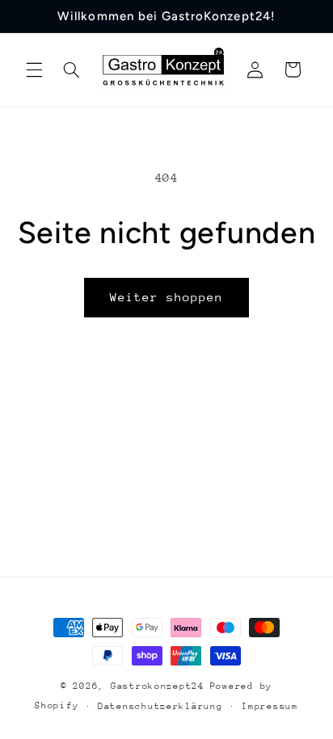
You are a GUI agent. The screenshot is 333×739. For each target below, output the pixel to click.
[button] (34, 69)
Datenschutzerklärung (160, 706)
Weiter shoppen (167, 297)
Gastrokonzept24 (157, 686)
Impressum (270, 706)
